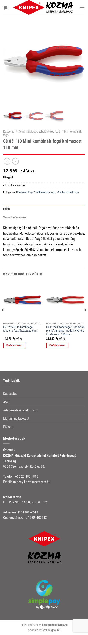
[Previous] (3, 318)
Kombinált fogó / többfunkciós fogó (39, 131)
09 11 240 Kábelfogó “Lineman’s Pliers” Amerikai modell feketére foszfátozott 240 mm (65, 330)
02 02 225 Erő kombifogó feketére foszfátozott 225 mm (20, 329)
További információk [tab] (14, 217)
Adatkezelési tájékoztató (20, 410)
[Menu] (82, 7)
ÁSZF (6, 402)
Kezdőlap (8, 131)
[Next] (85, 318)
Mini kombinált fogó (68, 192)
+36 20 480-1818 (26, 476)
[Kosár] (5, 7)
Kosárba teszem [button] (14, 345)
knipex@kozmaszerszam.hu (31, 482)
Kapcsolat (10, 394)
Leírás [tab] (6, 208)
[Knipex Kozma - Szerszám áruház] (43, 7)
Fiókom (8, 427)
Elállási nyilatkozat (16, 418)
